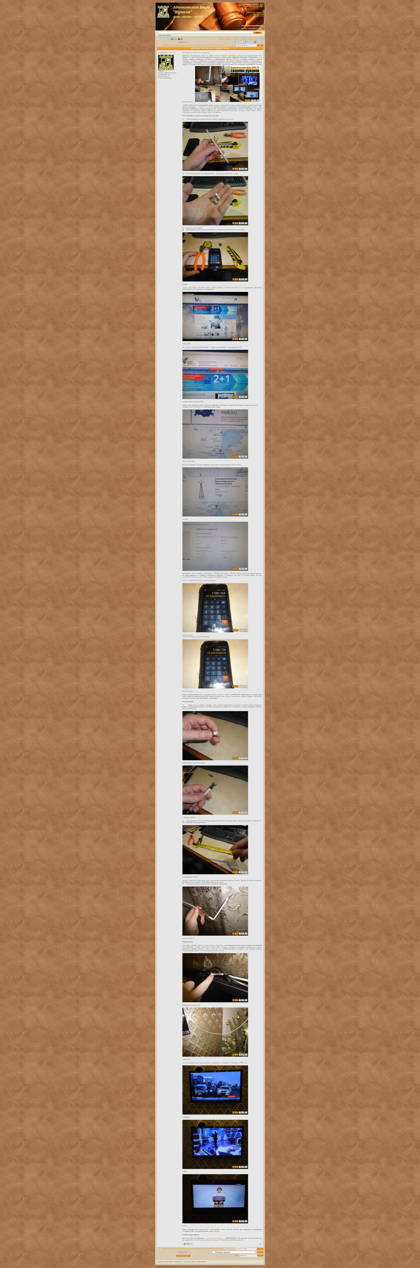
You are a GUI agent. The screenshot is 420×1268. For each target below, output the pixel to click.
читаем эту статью (214, 1238)
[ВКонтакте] (172, 39)
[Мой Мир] (179, 39)
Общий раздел (173, 45)
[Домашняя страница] (189, 1244)
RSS (261, 39)
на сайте (160, 35)
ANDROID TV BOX (205, 107)
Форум (165, 45)
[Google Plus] (181, 39)
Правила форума (247, 39)
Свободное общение (186, 45)
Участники (236, 39)
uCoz (213, 1267)
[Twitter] (174, 39)
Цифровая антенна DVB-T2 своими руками (209, 45)
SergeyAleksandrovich (166, 52)
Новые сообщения (226, 39)
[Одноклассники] (177, 39)
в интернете (168, 35)
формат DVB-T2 (232, 59)
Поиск (256, 39)
